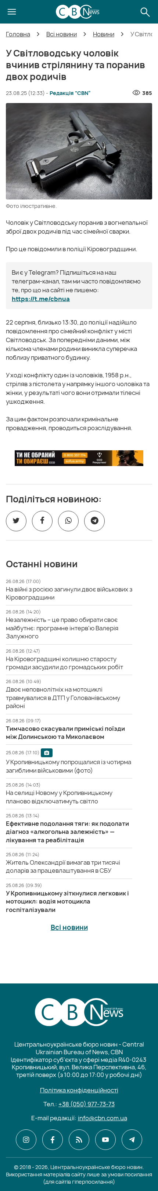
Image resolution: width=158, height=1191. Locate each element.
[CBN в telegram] (132, 1139)
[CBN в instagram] (26, 1139)
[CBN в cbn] (79, 1139)
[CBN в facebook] (52, 1139)
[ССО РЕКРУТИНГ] (79, 458)
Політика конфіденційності (79, 1090)
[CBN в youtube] (105, 1139)
